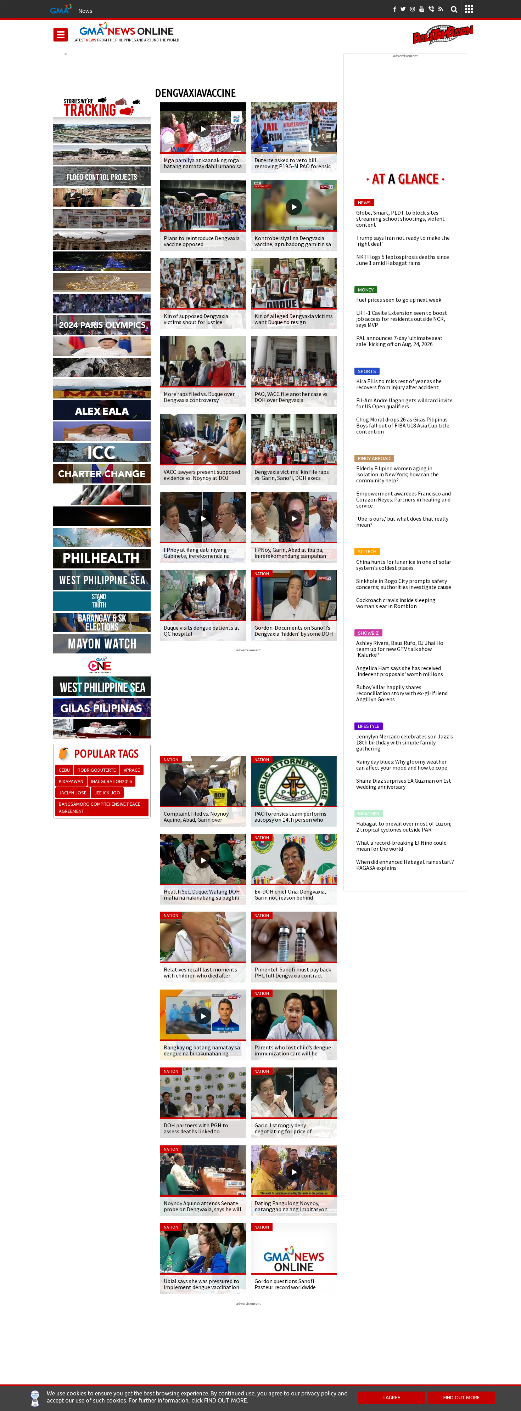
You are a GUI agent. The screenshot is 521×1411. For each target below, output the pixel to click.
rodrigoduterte (97, 770)
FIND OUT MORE (461, 1397)
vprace (132, 770)
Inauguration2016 (111, 781)
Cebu (64, 770)
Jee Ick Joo (107, 792)
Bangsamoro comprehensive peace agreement (99, 807)
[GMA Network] (61, 8)
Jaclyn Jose (72, 792)
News (85, 10)
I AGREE (391, 1397)
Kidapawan (71, 781)
